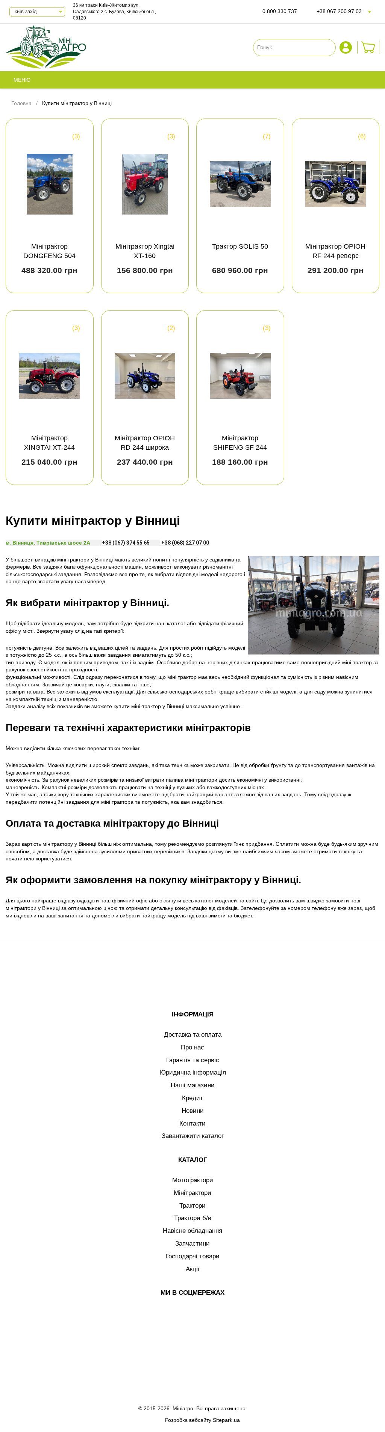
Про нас (192, 1047)
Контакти (192, 1123)
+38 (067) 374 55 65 (126, 543)
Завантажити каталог (193, 1135)
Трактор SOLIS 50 (240, 246)
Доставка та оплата (192, 1034)
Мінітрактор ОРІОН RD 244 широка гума (145, 447)
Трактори (192, 1205)
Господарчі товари (192, 1256)
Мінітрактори (192, 1192)
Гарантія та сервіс (192, 1060)
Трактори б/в (192, 1218)
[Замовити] (368, 47)
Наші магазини (193, 1085)
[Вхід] (347, 47)
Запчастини (192, 1243)
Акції (193, 1269)
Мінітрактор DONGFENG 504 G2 (49, 256)
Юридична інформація (192, 1072)
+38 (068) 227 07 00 (184, 543)
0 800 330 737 (279, 11)
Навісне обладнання (192, 1230)
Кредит (192, 1098)
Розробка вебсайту (188, 1420)
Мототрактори (192, 1180)
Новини (193, 1110)
